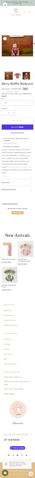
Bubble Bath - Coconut (9, 259)
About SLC (7, 310)
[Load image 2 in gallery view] (17, 76)
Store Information (10, 364)
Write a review (17, 213)
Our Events (8, 339)
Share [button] (6, 176)
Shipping (4, 91)
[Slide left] (2, 76)
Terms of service (13, 471)
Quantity (4, 108)
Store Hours (8, 354)
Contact (6, 349)
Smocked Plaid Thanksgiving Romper (24, 260)
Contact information (18, 474)
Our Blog (7, 344)
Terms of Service (10, 320)
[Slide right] (33, 76)
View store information (12, 146)
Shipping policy (24, 471)
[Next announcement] (31, 3)
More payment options (17, 132)
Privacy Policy (9, 315)
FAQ (5, 359)
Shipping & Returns (11, 325)
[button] (29, 12)
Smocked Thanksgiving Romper (9, 286)
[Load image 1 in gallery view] (9, 76)
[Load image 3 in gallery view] (26, 76)
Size (3, 98)
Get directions (9, 393)
